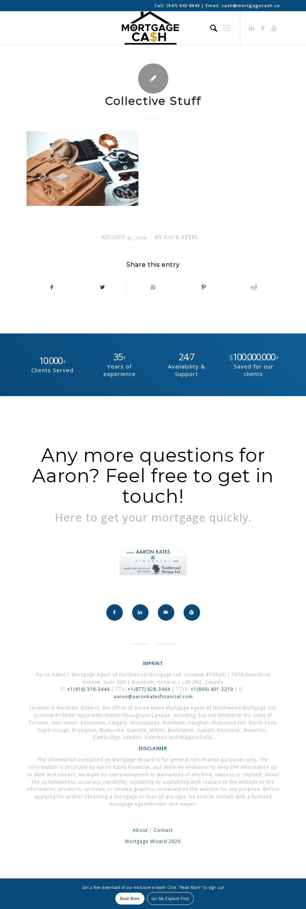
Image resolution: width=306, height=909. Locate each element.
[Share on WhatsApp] (153, 287)
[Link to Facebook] (263, 28)
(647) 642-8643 (183, 5)
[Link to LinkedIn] (251, 28)
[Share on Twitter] (103, 287)
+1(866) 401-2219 (212, 689)
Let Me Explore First (170, 898)
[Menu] (227, 28)
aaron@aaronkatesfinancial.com (153, 696)
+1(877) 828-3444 (150, 689)
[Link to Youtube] (274, 28)
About (140, 830)
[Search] (210, 28)
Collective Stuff (153, 101)
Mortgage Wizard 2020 (153, 841)
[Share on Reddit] (254, 287)
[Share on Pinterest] (204, 287)
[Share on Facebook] (52, 287)
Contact (163, 830)
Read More (130, 898)
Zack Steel (181, 237)
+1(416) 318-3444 (88, 689)
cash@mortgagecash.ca (251, 5)
